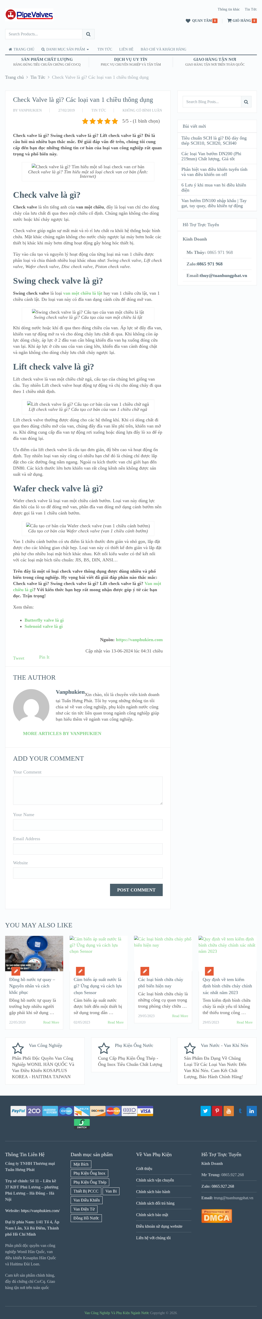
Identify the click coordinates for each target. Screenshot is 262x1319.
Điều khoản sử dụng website (159, 1226)
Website (20, 862)
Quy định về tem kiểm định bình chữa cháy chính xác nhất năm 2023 (227, 986)
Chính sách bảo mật (152, 1215)
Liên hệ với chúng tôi (153, 1238)
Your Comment (27, 772)
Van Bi (111, 1191)
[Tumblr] (240, 1111)
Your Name (23, 814)
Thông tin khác (229, 9)
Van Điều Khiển (86, 1200)
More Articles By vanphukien (62, 733)
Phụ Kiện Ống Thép (89, 1182)
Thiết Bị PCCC (86, 1191)
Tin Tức (251, 9)
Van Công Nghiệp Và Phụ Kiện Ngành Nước (116, 1313)
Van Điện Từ (84, 1209)
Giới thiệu (144, 1168)
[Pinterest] (217, 1111)
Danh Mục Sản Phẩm (65, 49)
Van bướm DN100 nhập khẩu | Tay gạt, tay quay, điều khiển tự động (214, 203)
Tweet (18, 658)
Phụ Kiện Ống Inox (89, 1173)
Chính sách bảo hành (153, 1191)
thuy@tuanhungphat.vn (223, 275)
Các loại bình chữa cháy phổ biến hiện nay (160, 982)
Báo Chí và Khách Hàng (163, 49)
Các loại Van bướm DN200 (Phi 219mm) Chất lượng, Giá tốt (211, 156)
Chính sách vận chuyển (155, 1180)
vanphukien (30, 110)
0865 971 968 (210, 263)
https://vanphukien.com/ (40, 1210)
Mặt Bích (81, 1164)
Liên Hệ (126, 49)
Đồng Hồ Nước (86, 1218)
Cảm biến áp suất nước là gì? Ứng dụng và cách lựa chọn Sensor (98, 986)
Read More (51, 1022)
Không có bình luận (142, 110)
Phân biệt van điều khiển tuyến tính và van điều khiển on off (214, 172)
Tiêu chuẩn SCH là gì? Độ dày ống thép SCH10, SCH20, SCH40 (214, 140)
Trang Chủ (23, 49)
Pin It (44, 657)
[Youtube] (229, 1111)
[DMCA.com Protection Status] (216, 1221)
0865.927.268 (223, 1186)
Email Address (26, 838)
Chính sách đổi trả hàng (155, 1203)
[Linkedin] (252, 1111)
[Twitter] (206, 1111)
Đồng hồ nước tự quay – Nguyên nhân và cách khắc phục (32, 986)
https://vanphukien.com (139, 639)
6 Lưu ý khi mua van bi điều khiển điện (213, 187)
